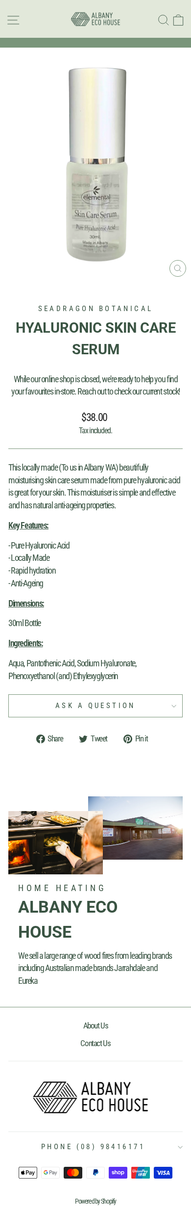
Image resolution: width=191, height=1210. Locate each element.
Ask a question (95, 705)
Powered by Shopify (95, 1201)
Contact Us (95, 1043)
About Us (95, 1025)
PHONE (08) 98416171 (93, 1146)
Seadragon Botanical (95, 308)
